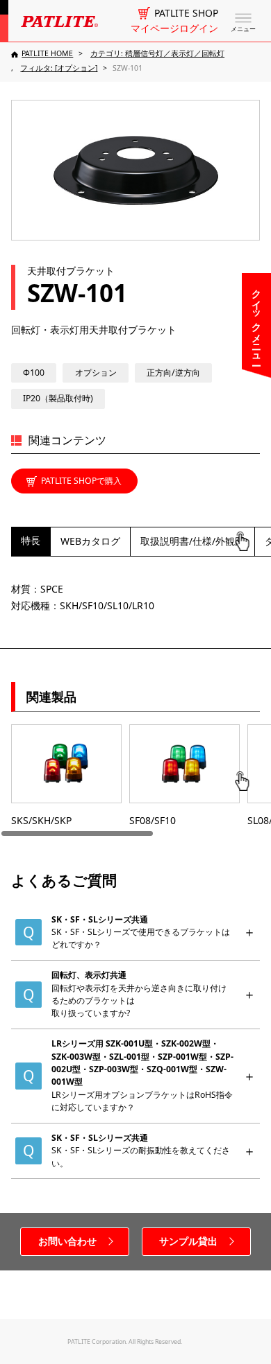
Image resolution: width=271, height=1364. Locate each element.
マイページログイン (174, 28)
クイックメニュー (256, 321)
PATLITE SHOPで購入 (81, 481)
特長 (30, 540)
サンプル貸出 (188, 1241)
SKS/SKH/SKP (41, 820)
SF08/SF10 (152, 820)
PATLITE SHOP (186, 13)
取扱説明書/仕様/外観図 (192, 541)
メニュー (243, 29)
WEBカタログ (90, 541)
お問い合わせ (67, 1241)
